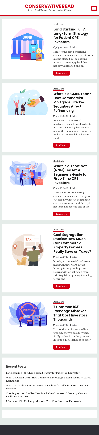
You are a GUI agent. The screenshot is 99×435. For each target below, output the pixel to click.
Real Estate (58, 24)
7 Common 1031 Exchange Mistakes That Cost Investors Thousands (70, 313)
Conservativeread (49, 6)
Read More (61, 73)
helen (74, 47)
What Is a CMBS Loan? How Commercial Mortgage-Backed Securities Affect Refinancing (72, 102)
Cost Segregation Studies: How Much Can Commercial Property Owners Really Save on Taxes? (72, 243)
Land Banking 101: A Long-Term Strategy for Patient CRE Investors (70, 35)
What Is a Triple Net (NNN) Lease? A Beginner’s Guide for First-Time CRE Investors (70, 174)
